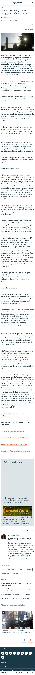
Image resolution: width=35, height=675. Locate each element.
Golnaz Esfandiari (8, 17)
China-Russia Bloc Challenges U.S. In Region (15, 438)
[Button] (31, 25)
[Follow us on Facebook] (22, 653)
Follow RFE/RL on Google (21, 673)
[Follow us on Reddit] (6, 653)
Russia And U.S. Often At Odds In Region (14, 444)
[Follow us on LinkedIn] (26, 653)
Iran (2, 7)
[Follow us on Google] (14, 653)
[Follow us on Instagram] (10, 653)
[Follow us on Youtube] (2, 653)
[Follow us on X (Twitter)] (18, 653)
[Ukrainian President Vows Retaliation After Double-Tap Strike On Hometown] (17, 620)
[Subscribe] (2, 657)
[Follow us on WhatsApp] (30, 653)
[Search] (32, 673)
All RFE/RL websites (6, 673)
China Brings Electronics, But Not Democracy (15, 451)
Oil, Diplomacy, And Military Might (12, 431)
